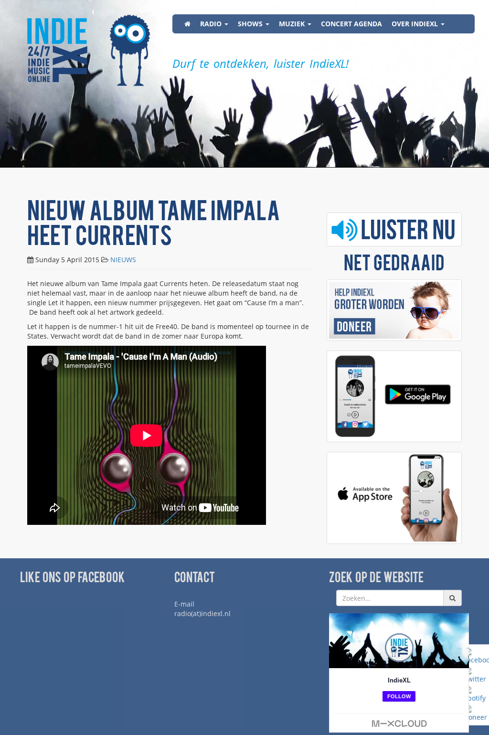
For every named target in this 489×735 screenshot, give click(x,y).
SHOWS (251, 23)
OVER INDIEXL (416, 23)
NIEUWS (123, 259)
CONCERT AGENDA (351, 23)
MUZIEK (293, 23)
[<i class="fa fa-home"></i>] (187, 23)
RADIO (211, 23)
